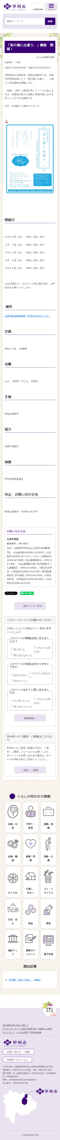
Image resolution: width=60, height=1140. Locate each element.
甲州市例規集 (35, 1032)
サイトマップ (9, 1032)
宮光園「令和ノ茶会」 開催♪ (24, 978)
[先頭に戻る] (49, 1008)
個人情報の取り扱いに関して (16, 1025)
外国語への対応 (45, 1028)
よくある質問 (22, 1032)
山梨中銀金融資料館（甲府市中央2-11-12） (27, 315)
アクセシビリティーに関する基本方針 (20, 1028)
